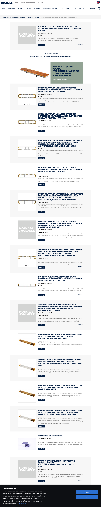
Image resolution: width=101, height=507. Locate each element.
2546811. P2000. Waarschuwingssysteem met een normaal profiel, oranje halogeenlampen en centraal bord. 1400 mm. (60, 362)
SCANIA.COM (93, 3)
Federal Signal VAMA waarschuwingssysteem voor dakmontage (66, 71)
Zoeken (66, 8)
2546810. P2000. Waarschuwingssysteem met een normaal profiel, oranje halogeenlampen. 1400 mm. (60, 336)
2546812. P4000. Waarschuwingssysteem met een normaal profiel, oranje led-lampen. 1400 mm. (60, 387)
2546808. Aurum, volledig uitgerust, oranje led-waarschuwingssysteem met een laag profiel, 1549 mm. (60, 170)
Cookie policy (23, 503)
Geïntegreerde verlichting (26, 13)
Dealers (92, 8)
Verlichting (11, 8)
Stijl (3, 8)
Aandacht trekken (33, 17)
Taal (83, 8)
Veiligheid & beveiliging (33, 8)
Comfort (20, 8)
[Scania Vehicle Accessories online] (7, 3)
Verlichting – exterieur (18, 17)
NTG (74, 8)
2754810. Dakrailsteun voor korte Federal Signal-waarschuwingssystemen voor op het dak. (58, 464)
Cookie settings (87, 502)
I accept (87, 492)
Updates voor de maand (50, 8)
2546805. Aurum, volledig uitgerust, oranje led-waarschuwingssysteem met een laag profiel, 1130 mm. (60, 90)
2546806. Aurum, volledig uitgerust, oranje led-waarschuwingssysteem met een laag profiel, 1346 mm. (60, 116)
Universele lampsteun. (50, 436)
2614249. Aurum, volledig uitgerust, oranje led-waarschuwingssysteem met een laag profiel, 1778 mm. (60, 279)
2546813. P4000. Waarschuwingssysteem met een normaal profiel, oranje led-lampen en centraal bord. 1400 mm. (60, 412)
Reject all (87, 497)
